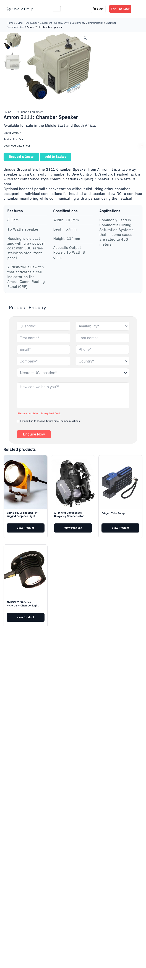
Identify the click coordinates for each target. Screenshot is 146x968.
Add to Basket (55, 157)
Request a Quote (21, 157)
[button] (85, 38)
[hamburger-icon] (57, 8)
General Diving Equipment (69, 22)
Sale (21, 139)
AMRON (16, 133)
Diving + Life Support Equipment (34, 22)
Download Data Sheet (17, 145)
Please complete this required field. (39, 413)
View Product (25, 527)
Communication (94, 22)
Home (10, 22)
